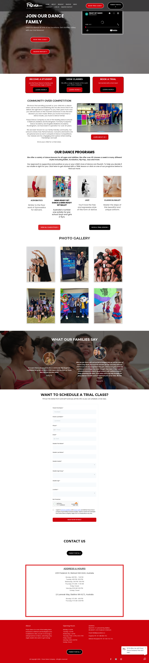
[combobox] (55, 429)
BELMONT (61, 4)
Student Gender (57, 461)
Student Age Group (58, 471)
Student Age (56, 480)
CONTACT (49, 7)
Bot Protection (56, 499)
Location (55, 489)
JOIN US (56, 7)
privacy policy (77, 510)
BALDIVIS (68, 4)
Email (54, 434)
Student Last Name (58, 452)
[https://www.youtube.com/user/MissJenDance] (116, 659)
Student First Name (58, 443)
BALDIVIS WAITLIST (66, 7)
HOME (47, 4)
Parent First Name (58, 408)
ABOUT (53, 4)
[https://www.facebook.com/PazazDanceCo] (111, 659)
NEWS (75, 4)
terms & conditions (66, 510)
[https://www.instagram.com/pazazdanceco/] (121, 659)
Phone (55, 425)
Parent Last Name (58, 416)
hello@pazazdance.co (98, 633)
